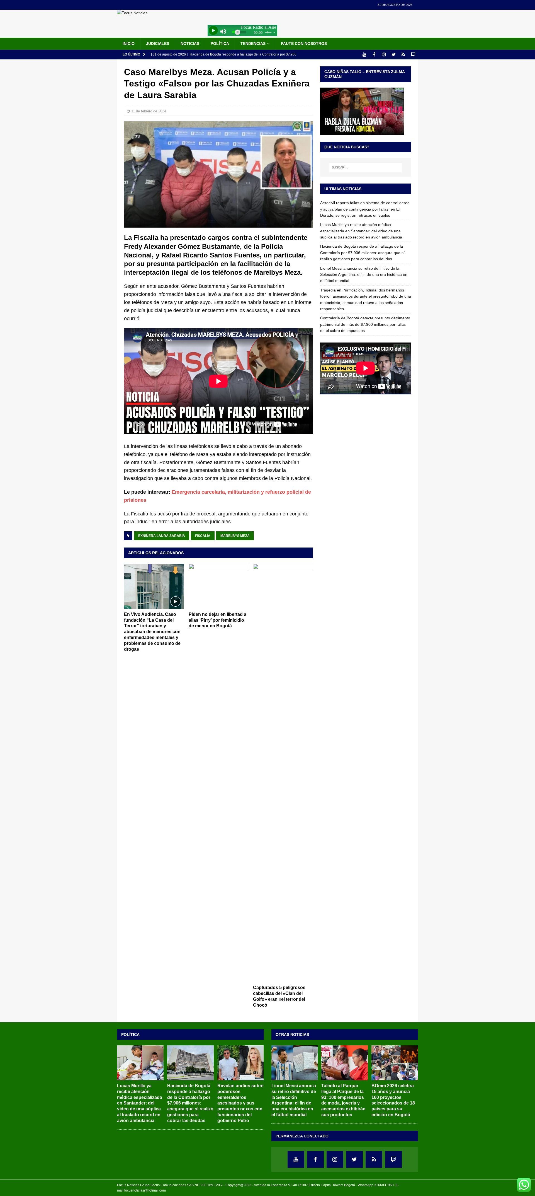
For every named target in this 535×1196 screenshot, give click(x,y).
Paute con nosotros (304, 43)
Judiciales (157, 43)
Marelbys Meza (235, 536)
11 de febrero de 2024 (148, 111)
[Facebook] (374, 54)
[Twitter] (393, 54)
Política (220, 43)
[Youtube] (364, 54)
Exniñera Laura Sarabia (161, 536)
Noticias (190, 43)
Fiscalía (202, 536)
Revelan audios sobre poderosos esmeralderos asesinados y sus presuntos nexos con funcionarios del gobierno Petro (240, 1103)
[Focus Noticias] (132, 13)
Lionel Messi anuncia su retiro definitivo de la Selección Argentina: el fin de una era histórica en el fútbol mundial (363, 274)
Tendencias (253, 43)
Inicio (129, 43)
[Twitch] (413, 54)
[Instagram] (384, 54)
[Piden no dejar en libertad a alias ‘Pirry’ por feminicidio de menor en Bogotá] (219, 586)
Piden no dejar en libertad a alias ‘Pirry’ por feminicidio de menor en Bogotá (217, 620)
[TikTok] (403, 54)
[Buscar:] (366, 167)
